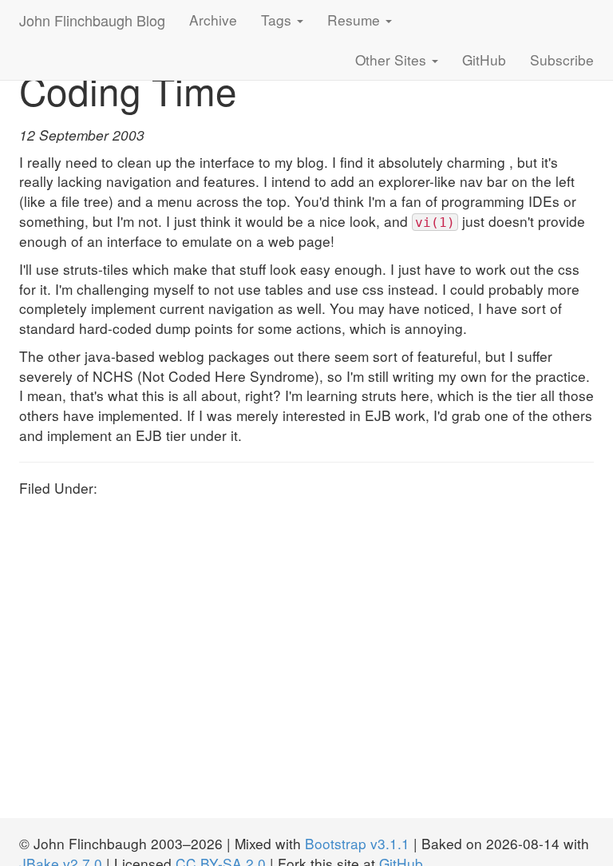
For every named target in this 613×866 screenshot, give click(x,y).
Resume (355, 20)
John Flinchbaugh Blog (92, 20)
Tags (278, 20)
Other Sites (392, 60)
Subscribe (562, 60)
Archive (213, 20)
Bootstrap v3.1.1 (357, 843)
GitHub (484, 60)
